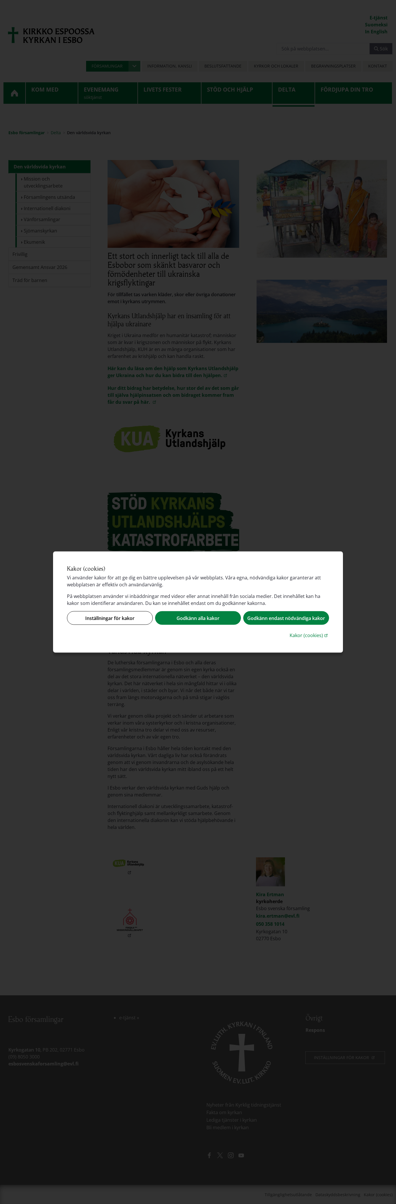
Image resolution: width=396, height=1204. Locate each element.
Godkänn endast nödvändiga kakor (286, 618)
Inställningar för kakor (110, 618)
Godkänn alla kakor (198, 618)
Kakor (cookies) (309, 635)
